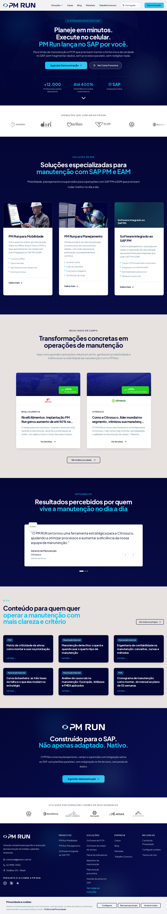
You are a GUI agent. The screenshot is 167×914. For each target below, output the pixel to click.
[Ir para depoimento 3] (87, 571)
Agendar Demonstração (64, 65)
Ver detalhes (46, 441)
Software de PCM (95, 840)
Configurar (107, 905)
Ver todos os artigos (148, 622)
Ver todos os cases (81, 460)
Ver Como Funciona (107, 65)
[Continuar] (83, 98)
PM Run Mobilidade (68, 840)
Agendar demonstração (82, 778)
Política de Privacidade (55, 909)
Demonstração (154, 5)
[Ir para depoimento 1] (81, 571)
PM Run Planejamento (69, 845)
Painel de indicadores (97, 855)
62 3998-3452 (13, 865)
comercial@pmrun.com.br (18, 859)
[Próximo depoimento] (133, 555)
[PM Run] (19, 5)
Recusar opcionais (128, 905)
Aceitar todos (150, 905)
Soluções (55, 5)
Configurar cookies (151, 849)
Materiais (90, 5)
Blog (79, 5)
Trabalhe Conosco (107, 5)
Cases (70, 5)
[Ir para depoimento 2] (85, 571)
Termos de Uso (149, 855)
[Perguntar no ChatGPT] (5, 883)
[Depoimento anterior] (125, 555)
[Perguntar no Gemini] (18, 883)
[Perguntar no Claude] (11, 883)
